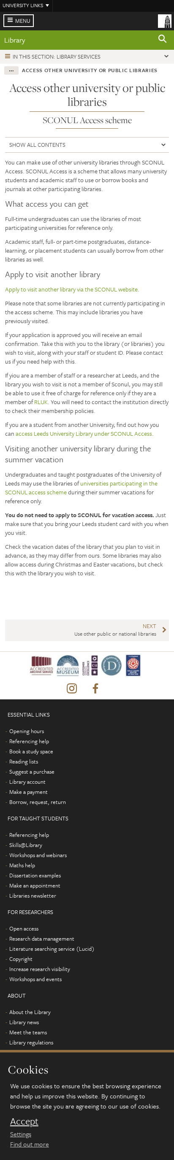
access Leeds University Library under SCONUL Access (84, 433)
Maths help (22, 865)
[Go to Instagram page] (72, 689)
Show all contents (37, 144)
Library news (24, 1022)
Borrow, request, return (37, 802)
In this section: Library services (57, 56)
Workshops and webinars (38, 855)
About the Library (30, 1012)
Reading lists (23, 761)
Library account (27, 781)
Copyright (21, 959)
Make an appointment (34, 885)
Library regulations (31, 1042)
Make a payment (28, 792)
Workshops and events (35, 979)
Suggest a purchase (31, 771)
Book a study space (31, 751)
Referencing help (29, 741)
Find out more (29, 1144)
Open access (23, 928)
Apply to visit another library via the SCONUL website (71, 289)
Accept (24, 1121)
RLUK (41, 401)
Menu (22, 20)
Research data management (41, 938)
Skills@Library (25, 845)
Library (14, 40)
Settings (20, 1133)
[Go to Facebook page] (95, 689)
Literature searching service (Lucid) (52, 948)
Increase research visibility (39, 969)
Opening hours (26, 731)
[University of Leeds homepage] (164, 20)
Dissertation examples (35, 875)
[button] (162, 40)
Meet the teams (28, 1032)
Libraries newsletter (32, 895)
